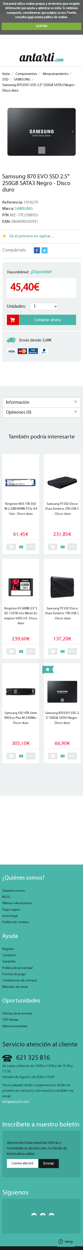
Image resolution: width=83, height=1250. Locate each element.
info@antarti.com (15, 1102)
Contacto (9, 955)
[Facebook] (42, 1214)
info (31, 547)
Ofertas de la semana (17, 1013)
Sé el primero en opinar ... (31, 236)
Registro (8, 949)
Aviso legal (10, 916)
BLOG (6, 897)
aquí (30, 17)
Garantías (9, 961)
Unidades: (16, 306)
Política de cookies (15, 922)
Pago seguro (11, 910)
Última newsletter (15, 1026)
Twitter (44, 250)
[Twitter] (33, 1214)
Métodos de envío (15, 987)
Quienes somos (13, 891)
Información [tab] (17, 402)
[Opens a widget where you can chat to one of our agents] (65, 1242)
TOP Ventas (10, 1020)
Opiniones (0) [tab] (18, 412)
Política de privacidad (17, 968)
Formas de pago (14, 974)
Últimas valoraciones (17, 903)
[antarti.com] (41, 57)
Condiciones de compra (19, 980)
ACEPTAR (41, 26)
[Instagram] (50, 1214)
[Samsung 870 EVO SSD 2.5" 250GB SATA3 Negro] (41, 131)
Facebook (37, 250)
